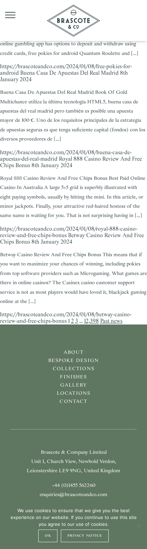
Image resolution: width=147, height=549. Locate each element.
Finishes (73, 377)
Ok (48, 536)
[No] (138, 525)
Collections (73, 369)
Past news (111, 321)
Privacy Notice (84, 536)
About (74, 352)
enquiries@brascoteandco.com (73, 495)
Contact (73, 402)
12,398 (91, 321)
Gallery (73, 385)
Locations (73, 393)
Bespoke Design (73, 361)
